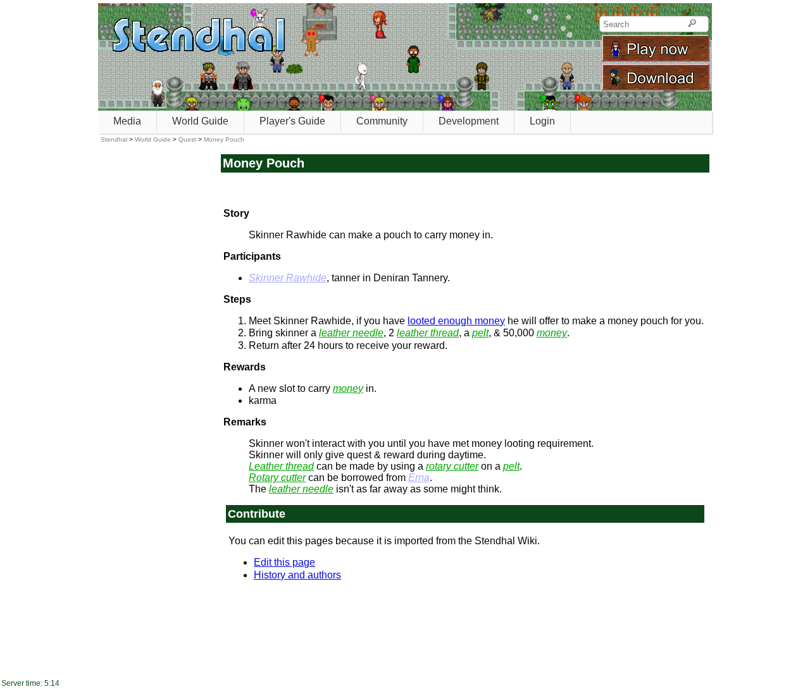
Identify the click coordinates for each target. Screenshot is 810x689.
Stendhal (114, 139)
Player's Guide (292, 121)
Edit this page (284, 562)
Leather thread (281, 466)
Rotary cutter (277, 477)
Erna (419, 477)
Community (382, 121)
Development (469, 121)
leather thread (428, 332)
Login (542, 121)
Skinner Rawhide (288, 277)
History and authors (297, 575)
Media (127, 121)
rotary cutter (452, 466)
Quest (187, 139)
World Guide (200, 121)
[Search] (692, 24)
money (552, 332)
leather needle (351, 332)
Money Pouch (224, 139)
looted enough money (456, 320)
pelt (480, 332)
